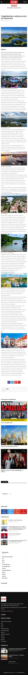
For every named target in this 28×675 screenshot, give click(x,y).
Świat (3, 560)
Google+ (17, 512)
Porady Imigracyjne (6, 566)
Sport (3, 562)
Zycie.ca (15, 672)
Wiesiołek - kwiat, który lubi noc (15, 520)
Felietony (4, 576)
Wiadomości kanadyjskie (7, 556)
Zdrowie (4, 568)
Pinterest (24, 512)
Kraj (3, 558)
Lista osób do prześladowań (14, 533)
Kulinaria (4, 574)
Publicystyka (4, 578)
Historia (3, 572)
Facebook (4, 512)
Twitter (10, 512)
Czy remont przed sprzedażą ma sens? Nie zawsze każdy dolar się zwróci (17, 541)
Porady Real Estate (6, 564)
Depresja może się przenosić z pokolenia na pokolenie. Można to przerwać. (17, 649)
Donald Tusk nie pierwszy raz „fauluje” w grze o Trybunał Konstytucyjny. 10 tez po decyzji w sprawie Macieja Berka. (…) (17, 528)
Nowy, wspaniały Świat (7, 422)
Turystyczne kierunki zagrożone (9, 446)
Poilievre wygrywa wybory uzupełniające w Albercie (12, 471)
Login (10, 493)
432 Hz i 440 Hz (11, 661)
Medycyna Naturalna (6, 570)
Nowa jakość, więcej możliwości (14, 7)
